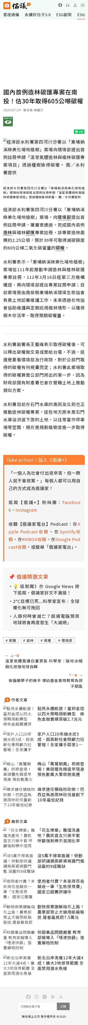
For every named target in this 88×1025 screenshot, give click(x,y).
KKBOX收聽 (34, 539)
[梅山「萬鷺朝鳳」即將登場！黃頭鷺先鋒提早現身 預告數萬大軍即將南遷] (19, 771)
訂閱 (63, 1006)
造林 (30, 640)
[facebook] (60, 5)
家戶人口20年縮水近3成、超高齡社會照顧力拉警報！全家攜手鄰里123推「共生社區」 (60, 739)
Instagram (26, 510)
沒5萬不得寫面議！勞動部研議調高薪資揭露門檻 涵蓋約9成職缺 (60, 861)
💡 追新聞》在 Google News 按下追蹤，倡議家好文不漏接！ (46, 589)
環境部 (67, 640)
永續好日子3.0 (38, 14)
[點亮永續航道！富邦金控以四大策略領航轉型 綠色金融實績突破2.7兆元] (19, 716)
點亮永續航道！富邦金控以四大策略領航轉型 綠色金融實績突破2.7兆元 (60, 714)
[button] (83, 5)
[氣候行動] (8, 123)
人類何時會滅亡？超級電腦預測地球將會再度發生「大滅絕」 (46, 619)
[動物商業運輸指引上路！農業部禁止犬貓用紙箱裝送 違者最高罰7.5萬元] (19, 914)
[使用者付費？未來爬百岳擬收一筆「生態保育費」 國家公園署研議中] (19, 889)
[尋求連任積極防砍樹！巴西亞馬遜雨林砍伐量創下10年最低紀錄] (19, 797)
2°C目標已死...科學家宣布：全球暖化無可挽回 (46, 604)
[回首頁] (17, 5)
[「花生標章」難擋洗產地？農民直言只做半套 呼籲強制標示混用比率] (19, 838)
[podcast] (68, 5)
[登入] (75, 5)
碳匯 (12, 640)
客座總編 (11, 14)
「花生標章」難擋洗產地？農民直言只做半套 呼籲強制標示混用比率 (58, 835)
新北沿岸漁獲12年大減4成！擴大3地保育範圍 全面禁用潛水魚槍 (60, 963)
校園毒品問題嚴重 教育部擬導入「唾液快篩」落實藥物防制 (60, 937)
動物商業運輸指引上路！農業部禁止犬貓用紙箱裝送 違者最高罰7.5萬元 (60, 912)
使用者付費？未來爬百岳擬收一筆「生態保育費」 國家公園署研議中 (60, 886)
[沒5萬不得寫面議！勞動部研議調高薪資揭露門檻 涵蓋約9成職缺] (19, 863)
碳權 (47, 640)
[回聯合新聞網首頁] (6, 5)
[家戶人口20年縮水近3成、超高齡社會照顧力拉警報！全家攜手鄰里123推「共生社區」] (19, 742)
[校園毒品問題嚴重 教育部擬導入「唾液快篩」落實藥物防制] (19, 940)
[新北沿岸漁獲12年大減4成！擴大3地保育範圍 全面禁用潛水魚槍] (19, 965)
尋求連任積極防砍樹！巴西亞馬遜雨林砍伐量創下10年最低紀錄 (60, 794)
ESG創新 (64, 14)
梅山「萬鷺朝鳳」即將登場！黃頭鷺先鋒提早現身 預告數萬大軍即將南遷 (60, 769)
